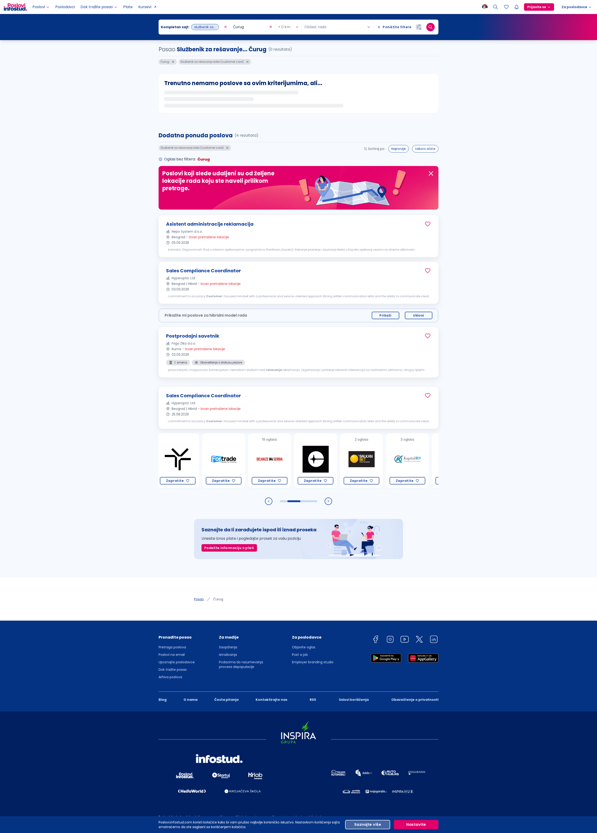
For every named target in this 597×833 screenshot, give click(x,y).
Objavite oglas (303, 647)
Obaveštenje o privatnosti (414, 699)
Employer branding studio (312, 662)
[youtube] (404, 640)
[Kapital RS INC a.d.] (387, 460)
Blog (163, 699)
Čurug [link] (218, 599)
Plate (128, 7)
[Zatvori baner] (431, 173)
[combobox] (192, 27)
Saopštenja (228, 647)
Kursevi (144, 7)
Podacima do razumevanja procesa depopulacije (241, 664)
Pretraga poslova (172, 647)
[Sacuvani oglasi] (506, 7)
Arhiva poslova (170, 677)
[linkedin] (433, 640)
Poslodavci (65, 7)
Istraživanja (228, 654)
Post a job (300, 654)
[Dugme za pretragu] (430, 27)
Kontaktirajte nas (271, 699)
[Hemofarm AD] (433, 460)
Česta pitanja (226, 699)
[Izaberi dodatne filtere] (419, 27)
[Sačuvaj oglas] (427, 224)
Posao (199, 599)
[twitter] (419, 640)
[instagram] (390, 640)
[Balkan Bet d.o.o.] (341, 460)
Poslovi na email (172, 654)
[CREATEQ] (295, 460)
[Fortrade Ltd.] (203, 460)
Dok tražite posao (173, 669)
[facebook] (375, 640)
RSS (313, 699)
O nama (191, 699)
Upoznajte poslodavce (177, 662)
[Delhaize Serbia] (249, 460)
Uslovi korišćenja (354, 699)
